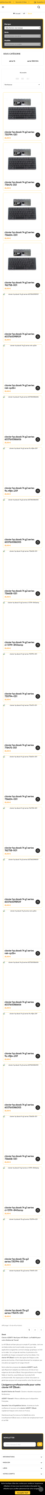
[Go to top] (40, 1489)
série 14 (12, 61)
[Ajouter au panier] (37, 134)
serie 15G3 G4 (32, 61)
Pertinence (22, 84)
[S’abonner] (39, 1444)
